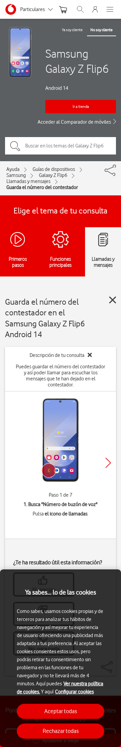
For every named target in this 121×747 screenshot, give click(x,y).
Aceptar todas (60, 711)
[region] (60, 658)
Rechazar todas (61, 731)
